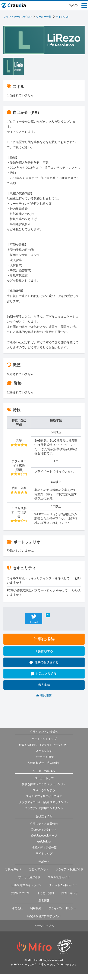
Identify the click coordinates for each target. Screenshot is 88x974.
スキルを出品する (44, 790)
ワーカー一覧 (43, 16)
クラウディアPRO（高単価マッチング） (44, 802)
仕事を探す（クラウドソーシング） (44, 784)
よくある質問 (45, 893)
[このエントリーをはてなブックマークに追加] (54, 615)
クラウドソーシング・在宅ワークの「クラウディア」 (44, 964)
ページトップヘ (44, 925)
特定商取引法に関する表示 (44, 916)
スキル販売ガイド (59, 877)
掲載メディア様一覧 (44, 847)
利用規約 (35, 908)
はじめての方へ (38, 869)
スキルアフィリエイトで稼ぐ (44, 796)
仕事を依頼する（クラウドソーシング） (44, 744)
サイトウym (62, 16)
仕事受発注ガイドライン (26, 885)
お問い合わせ (69, 893)
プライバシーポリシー (62, 908)
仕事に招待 (44, 639)
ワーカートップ (44, 778)
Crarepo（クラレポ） (44, 829)
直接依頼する (44, 651)
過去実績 (44, 685)
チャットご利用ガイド (63, 885)
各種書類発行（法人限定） (44, 762)
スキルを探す (44, 750)
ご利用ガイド (13, 869)
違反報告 (46, 695)
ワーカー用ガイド (29, 877)
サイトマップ (44, 853)
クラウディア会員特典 (44, 823)
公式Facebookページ (44, 835)
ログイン (73, 5)
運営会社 (17, 908)
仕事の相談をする (47, 662)
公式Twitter (44, 841)
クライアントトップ (44, 738)
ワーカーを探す (44, 756)
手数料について (20, 893)
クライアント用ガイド (69, 869)
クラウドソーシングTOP (17, 16)
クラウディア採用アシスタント (44, 808)
